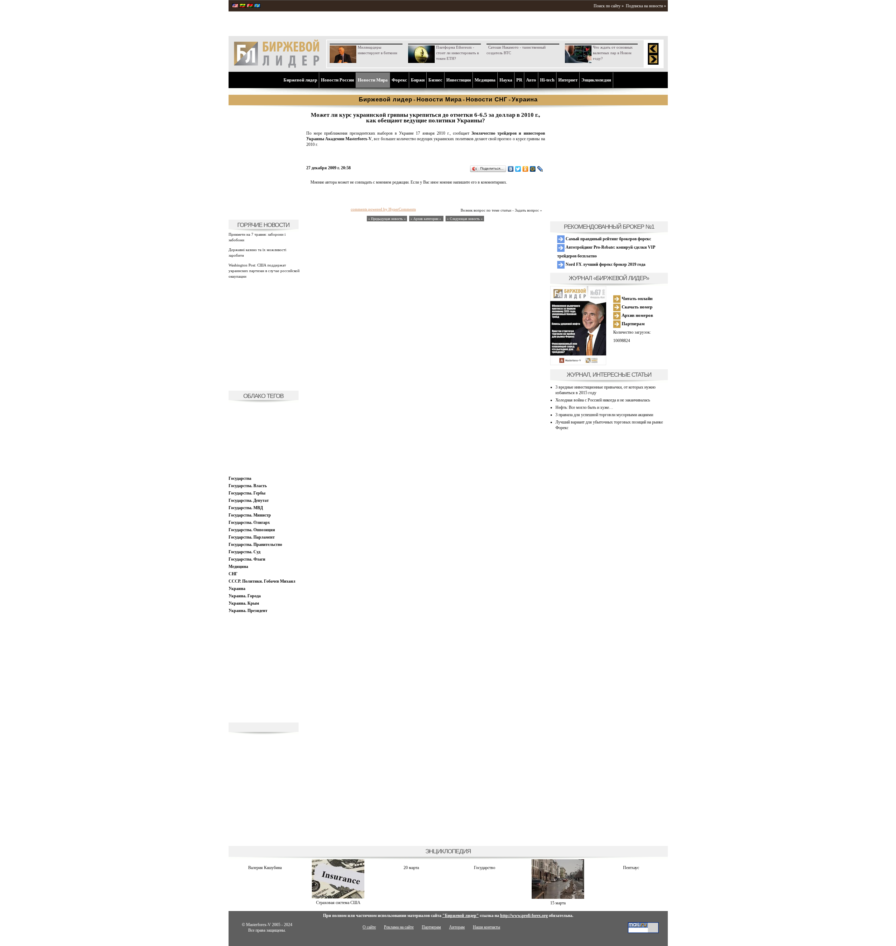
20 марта (411, 867)
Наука (505, 80)
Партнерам (633, 323)
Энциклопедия (596, 80)
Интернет (568, 80)
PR (519, 80)
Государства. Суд (244, 551)
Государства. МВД (246, 507)
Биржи (418, 80)
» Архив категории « (426, 219)
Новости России (337, 80)
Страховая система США (338, 902)
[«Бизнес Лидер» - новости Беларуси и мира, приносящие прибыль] (250, 6)
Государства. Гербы (247, 493)
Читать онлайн (636, 298)
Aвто (531, 80)
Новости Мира (373, 80)
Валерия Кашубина (265, 867)
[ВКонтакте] (510, 168)
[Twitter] (518, 168)
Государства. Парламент (252, 537)
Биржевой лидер (300, 80)
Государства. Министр (250, 515)
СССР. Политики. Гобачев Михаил (262, 581)
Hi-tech (547, 80)
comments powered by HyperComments (383, 209)
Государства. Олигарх (249, 522)
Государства (240, 478)
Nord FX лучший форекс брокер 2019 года (605, 264)
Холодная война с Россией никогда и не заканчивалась (602, 400)
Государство (484, 867)
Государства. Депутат (249, 500)
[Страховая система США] (338, 897)
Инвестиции (458, 80)
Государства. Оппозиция (252, 529)
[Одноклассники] (525, 168)
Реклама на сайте (399, 927)
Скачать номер (636, 307)
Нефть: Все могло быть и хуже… (584, 407)
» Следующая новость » (465, 219)
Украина (237, 588)
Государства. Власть (248, 485)
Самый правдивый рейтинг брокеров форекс (608, 238)
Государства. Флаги (247, 559)
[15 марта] (558, 897)
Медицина (485, 80)
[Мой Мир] (533, 168)
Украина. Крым (244, 603)
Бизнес (435, 80)
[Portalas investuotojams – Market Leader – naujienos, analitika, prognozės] (242, 6)
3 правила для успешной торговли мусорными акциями (604, 414)
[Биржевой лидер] (276, 66)
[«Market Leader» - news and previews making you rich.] (235, 6)
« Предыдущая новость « (387, 219)
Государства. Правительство (255, 544)
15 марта (558, 903)
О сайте (369, 927)
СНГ (233, 573)
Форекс (399, 80)
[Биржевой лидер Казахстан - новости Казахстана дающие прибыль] (257, 6)
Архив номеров (637, 315)
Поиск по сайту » (609, 5)
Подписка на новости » (646, 5)
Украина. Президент (248, 610)
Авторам (457, 927)
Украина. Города (245, 595)
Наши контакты (486, 927)
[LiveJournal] (540, 168)
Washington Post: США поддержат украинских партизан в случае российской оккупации (264, 270)
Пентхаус (631, 867)
